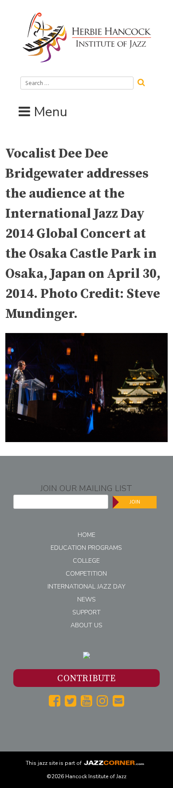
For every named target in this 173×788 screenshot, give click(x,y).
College (86, 560)
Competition (86, 573)
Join (135, 502)
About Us (86, 625)
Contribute (86, 678)
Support (86, 612)
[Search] (144, 81)
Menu (50, 112)
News (86, 599)
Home (86, 535)
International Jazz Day (86, 586)
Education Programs (86, 548)
